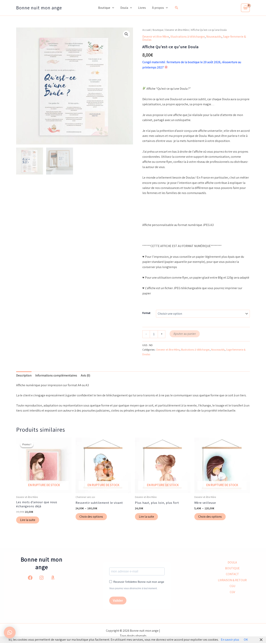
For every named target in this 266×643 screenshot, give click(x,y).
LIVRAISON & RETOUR (232, 580)
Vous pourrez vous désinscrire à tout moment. (133, 588)
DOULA (232, 562)
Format (146, 313)
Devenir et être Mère (177, 30)
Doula (124, 8)
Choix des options (91, 517)
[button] (112, 8)
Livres (142, 8)
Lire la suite (27, 520)
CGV (232, 592)
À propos (158, 8)
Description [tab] (24, 375)
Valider (118, 600)
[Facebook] (30, 577)
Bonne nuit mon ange (39, 7)
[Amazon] (52, 577)
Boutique (104, 8)
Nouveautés (214, 37)
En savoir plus (230, 640)
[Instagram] (41, 577)
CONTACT (232, 574)
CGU (232, 586)
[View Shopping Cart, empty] (245, 8)
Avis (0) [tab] (85, 375)
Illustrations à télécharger (187, 37)
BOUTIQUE (232, 568)
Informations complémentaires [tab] (56, 375)
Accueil (146, 30)
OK (246, 640)
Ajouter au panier (185, 334)
